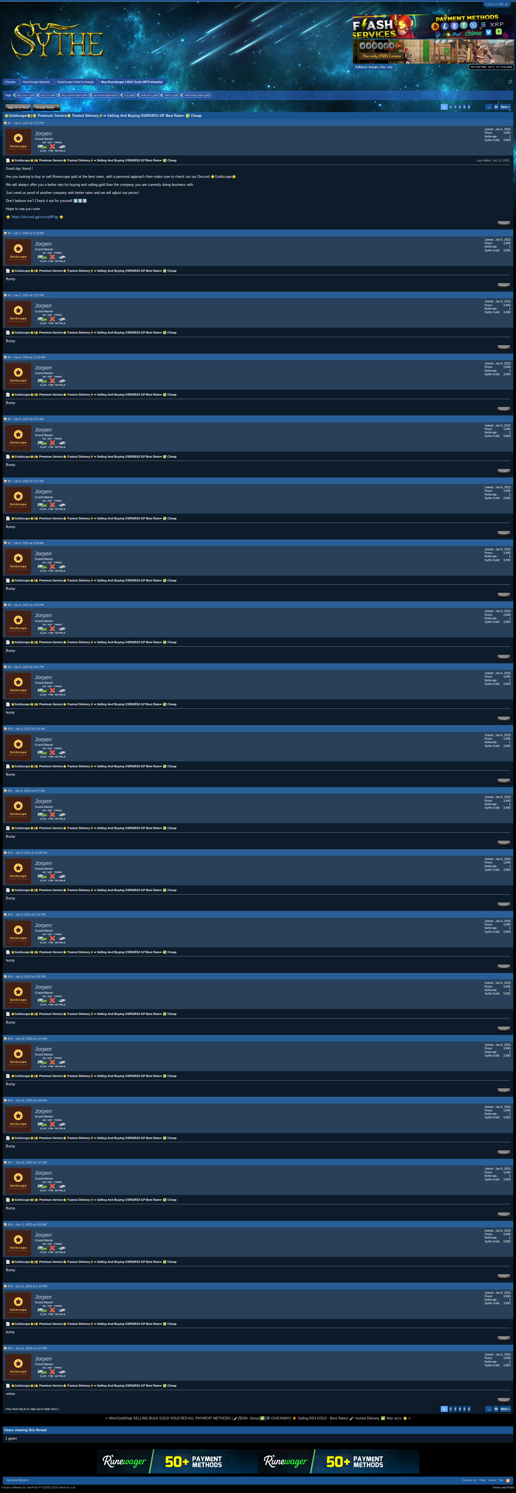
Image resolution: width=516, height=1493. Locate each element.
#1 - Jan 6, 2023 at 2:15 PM (26, 123)
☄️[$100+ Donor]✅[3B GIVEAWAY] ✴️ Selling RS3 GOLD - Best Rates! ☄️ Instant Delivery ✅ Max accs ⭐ (320, 1418)
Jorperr (43, 133)
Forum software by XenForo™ (38, 1487)
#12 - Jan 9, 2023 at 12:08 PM (27, 852)
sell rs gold (171, 95)
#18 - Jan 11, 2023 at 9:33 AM (27, 1224)
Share (504, 223)
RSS (508, 1481)
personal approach (106, 95)
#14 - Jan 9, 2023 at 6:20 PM (26, 976)
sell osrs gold (149, 95)
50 (496, 107)
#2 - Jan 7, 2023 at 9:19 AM (26, 233)
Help (482, 1480)
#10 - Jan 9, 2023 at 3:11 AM (26, 728)
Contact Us (469, 1480)
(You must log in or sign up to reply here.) (32, 1409)
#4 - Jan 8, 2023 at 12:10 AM (26, 357)
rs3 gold (129, 95)
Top (501, 1480)
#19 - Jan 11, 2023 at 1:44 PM (27, 1286)
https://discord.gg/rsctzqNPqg (35, 217)
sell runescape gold (197, 95)
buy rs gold (48, 95)
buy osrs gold (26, 95)
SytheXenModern (17, 1480)
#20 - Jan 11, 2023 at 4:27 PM (27, 1348)
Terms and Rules (503, 1487)
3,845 (507, 132)
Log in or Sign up (497, 4)
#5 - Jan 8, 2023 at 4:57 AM (26, 419)
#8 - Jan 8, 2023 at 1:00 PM (26, 604)
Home (492, 1480)
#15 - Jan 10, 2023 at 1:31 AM (27, 1038)
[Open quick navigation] (510, 82)
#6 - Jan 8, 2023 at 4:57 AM (26, 481)
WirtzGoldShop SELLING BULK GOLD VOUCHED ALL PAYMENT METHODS (170, 1418)
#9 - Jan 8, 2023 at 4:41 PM (26, 666)
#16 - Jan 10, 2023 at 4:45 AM (27, 1100)
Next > (505, 107)
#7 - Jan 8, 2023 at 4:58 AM (26, 543)
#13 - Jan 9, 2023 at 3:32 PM (26, 914)
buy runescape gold (74, 95)
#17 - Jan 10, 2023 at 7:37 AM (27, 1162)
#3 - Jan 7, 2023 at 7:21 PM (26, 295)
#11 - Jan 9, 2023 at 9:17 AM (26, 790)
